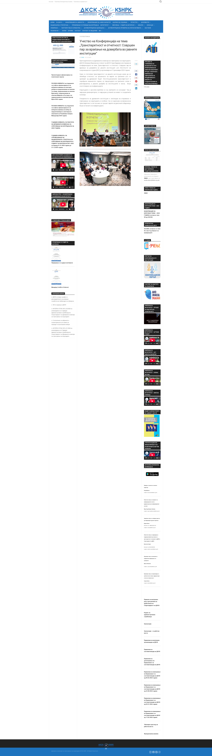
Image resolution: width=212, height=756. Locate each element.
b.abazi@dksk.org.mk (151, 527)
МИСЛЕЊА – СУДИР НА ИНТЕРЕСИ (123, 25)
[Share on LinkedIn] (136, 87)
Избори (140, 25)
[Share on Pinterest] (136, 80)
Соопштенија (85, 36)
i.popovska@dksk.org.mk (152, 566)
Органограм (147, 624)
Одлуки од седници (120, 22)
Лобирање (54, 28)
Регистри (134, 22)
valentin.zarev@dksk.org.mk (152, 549)
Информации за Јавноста (74, 22)
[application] (63, 165)
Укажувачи (54, 30)
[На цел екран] (72, 170)
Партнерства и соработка (70, 28)
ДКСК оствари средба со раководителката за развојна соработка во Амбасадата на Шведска (62, 299)
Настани (148, 28)
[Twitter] (156, 752)
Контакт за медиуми (89, 30)
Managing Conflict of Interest (60, 287)
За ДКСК (59, 22)
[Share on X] (136, 66)
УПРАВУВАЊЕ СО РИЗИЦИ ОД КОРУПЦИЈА (85, 25)
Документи (145, 22)
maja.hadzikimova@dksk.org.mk (153, 511)
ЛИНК (146, 193)
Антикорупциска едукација (94, 28)
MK (100, 30)
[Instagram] (159, 752)
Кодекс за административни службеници (149, 614)
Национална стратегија (59, 25)
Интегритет (104, 25)
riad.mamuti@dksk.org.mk (152, 492)
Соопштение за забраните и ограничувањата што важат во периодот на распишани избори (60, 322)
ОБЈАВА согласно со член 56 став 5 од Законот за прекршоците (152, 230)
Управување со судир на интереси (62, 263)
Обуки (64, 30)
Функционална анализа (151, 734)
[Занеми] (70, 170)
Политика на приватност (80, 1)
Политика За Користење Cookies (63, 1)
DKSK (82, 57)
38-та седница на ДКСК (59, 305)
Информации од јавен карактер (99, 22)
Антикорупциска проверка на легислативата (124, 28)
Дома (52, 22)
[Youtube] (150, 752)
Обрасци (150, 25)
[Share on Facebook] (136, 73)
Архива (70, 30)
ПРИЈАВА (146, 87)
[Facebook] (153, 752)
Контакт (51, 1)
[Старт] (53, 170)
